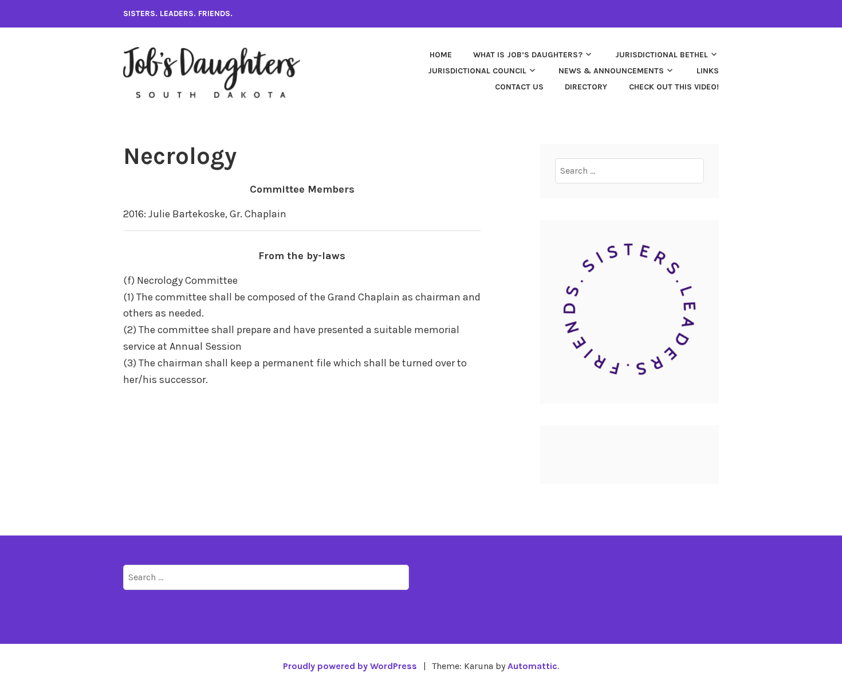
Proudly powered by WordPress (350, 665)
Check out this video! (674, 87)
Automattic (532, 665)
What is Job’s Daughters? (528, 55)
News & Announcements (611, 71)
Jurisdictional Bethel (661, 55)
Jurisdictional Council (477, 71)
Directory (586, 87)
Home (441, 55)
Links (708, 71)
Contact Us (519, 87)
